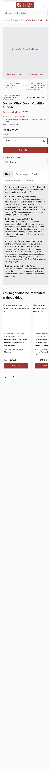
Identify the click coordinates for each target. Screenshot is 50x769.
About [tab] (8, 174)
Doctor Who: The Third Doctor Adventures (14, 335)
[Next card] (14, 377)
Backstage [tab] (22, 174)
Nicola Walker (25, 119)
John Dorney (16, 116)
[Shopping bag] (45, 5)
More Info (16, 366)
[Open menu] (5, 5)
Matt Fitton (25, 116)
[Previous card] (6, 377)
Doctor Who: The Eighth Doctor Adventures (11, 97)
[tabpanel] (25, 234)
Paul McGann (14, 119)
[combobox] (25, 162)
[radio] (25, 141)
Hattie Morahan (36, 119)
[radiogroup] (25, 141)
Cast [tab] (34, 174)
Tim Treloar (16, 349)
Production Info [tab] (13, 180)
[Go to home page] (25, 5)
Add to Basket (25, 150)
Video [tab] (29, 180)
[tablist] (25, 177)
